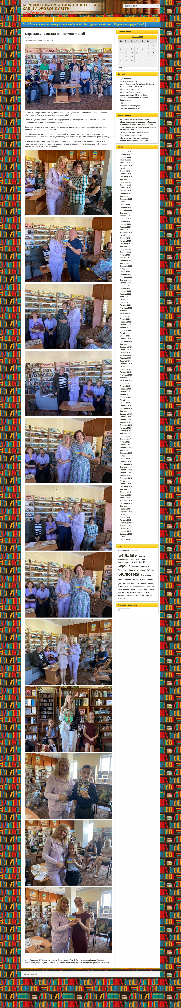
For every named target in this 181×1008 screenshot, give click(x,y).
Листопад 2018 (126, 408)
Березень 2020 (126, 364)
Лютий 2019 (125, 400)
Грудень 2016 (125, 462)
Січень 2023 (125, 272)
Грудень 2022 (125, 274)
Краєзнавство (131, 20)
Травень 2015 (125, 495)
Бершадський (136, 551)
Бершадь (34, 960)
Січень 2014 (125, 517)
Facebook (157, 19)
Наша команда (43, 19)
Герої (132, 559)
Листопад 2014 (126, 503)
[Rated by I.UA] (124, 612)
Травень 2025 (125, 193)
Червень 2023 (125, 258)
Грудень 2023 (125, 241)
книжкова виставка (137, 587)
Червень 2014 (125, 509)
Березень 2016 (126, 478)
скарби (121, 596)
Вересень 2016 (126, 470)
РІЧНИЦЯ (133, 562)
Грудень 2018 (125, 406)
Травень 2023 (125, 260)
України (135, 566)
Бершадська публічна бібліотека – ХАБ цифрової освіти (61, 6)
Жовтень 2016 (126, 467)
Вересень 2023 (126, 249)
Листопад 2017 (126, 431)
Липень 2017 (125, 442)
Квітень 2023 (125, 263)
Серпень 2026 (125, 152)
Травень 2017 (125, 448)
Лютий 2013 (125, 537)
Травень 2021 (125, 325)
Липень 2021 (125, 319)
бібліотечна (146, 575)
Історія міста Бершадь (129, 89)
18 (126, 57)
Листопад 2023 (126, 244)
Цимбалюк (96, 963)
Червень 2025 (125, 191)
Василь (142, 556)
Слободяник (86, 963)
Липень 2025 (125, 188)
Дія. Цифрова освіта (128, 81)
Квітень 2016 (125, 476)
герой (142, 579)
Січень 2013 (125, 540)
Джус (78, 960)
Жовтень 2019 (126, 378)
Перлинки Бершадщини (130, 106)
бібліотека (43, 960)
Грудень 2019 (125, 372)
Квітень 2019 (125, 394)
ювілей (149, 595)
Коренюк (39, 963)
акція (142, 570)
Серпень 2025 (125, 185)
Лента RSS (154, 19)
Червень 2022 (125, 291)
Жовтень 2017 (126, 434)
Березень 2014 (126, 512)
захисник (130, 583)
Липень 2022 (125, 288)
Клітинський (30, 963)
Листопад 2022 (126, 277)
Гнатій (72, 960)
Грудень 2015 (125, 484)
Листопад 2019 (126, 375)
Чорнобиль (123, 570)
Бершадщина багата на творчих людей (55, 34)
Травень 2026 (125, 160)
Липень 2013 (125, 529)
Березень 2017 (126, 453)
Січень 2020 (125, 369)
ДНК (137, 559)
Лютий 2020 (125, 366)
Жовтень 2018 (126, 411)
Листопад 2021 (126, 308)
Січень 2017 (125, 459)
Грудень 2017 (125, 428)
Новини (27, 19)
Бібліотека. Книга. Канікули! (131, 135)
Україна (124, 566)
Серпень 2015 (125, 492)
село (146, 592)
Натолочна (53, 963)
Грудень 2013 (125, 520)
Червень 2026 (125, 157)
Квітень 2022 (125, 297)
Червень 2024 (125, 224)
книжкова (123, 587)
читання (140, 596)
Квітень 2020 (125, 361)
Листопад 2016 (126, 464)
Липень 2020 (125, 353)
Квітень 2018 (125, 422)
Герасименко (63, 960)
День (143, 559)
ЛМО (46, 963)
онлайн (139, 589)
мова (133, 590)
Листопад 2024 (126, 210)
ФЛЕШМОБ (144, 567)
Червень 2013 (125, 531)
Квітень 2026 (125, 163)
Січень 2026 (125, 171)
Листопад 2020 (126, 341)
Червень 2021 (125, 322)
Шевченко (133, 570)
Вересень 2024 (126, 216)
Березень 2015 (126, 501)
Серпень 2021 (125, 316)
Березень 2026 (126, 166)
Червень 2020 (125, 355)
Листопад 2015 (126, 487)
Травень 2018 (125, 420)
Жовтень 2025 (126, 180)
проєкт (121, 592)
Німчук (62, 963)
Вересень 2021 (126, 313)
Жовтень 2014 (126, 506)
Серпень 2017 (125, 439)
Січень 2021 (125, 336)
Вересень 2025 (126, 182)
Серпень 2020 (125, 350)
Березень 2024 (126, 233)
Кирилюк (100, 960)
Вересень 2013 (126, 526)
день (121, 583)
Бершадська (123, 551)
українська (130, 595)
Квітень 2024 (125, 230)
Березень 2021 (126, 330)
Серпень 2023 (125, 252)
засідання (91, 960)
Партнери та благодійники (105, 19)
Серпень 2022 (125, 286)
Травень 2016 (125, 473)
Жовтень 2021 (126, 311)
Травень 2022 (125, 294)
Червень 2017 (125, 445)
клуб (137, 583)
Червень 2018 (125, 417)
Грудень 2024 (125, 207)
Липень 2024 (125, 221)
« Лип (120, 68)
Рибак (78, 963)
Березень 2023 (126, 266)
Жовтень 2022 (126, 280)
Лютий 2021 (125, 333)
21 (143, 57)
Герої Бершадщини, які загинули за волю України (52, 24)
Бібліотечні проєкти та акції (71, 19)
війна (135, 580)
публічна (131, 593)
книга (143, 583)
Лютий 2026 (125, 168)
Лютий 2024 (125, 235)
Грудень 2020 (125, 339)
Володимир (123, 559)
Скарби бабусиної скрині (130, 109)
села (140, 593)
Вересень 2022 (126, 283)
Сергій (142, 562)
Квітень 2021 (125, 327)
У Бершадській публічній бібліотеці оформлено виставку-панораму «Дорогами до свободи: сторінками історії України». (138, 122)
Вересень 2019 (126, 380)
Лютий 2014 (125, 515)
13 (137, 53)
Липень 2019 (125, 386)
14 (143, 53)
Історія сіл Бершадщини (130, 92)
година (150, 579)
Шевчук (105, 963)
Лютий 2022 (125, 300)
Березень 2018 (126, 425)
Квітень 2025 (125, 196)
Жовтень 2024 (126, 213)
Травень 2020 (125, 358)
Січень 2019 (125, 403)
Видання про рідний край (129, 24)
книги (150, 583)
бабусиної (151, 570)
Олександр (123, 562)
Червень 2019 (125, 389)
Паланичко (70, 963)
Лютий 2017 (125, 456)
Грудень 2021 (125, 305)
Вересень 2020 (126, 347)
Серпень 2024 (125, 219)
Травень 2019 (125, 392)
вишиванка (52, 960)
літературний (123, 589)
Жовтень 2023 (126, 246)
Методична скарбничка (97, 24)
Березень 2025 (126, 199)
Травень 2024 (125, 227)
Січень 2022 (125, 302)
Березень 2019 (126, 397)
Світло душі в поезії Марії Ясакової (134, 132)
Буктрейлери (125, 79)
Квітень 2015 (125, 498)
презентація (149, 590)
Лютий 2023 (125, 269)
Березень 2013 (126, 534)
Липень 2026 (125, 154)
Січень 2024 (125, 238)
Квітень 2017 (125, 450)
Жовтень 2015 (126, 489)
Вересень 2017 (126, 436)
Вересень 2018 (126, 414)
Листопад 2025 (126, 177)
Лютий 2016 (125, 481)
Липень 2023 (125, 255)
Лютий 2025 (125, 202)
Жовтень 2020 (126, 344)
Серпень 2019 (125, 383)
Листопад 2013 (126, 523)
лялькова (151, 587)
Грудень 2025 (125, 174)
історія (121, 598)
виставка (124, 579)
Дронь (84, 960)
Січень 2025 (125, 205)
